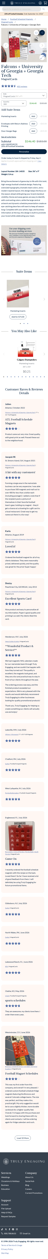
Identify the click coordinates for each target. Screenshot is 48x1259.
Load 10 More (23, 1138)
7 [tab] (26, 377)
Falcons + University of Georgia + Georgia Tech (20, 412)
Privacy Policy (7, 1249)
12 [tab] (44, 377)
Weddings (5, 1177)
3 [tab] (27, 323)
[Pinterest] (14, 1229)
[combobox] (24, 9)
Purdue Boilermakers (12, 793)
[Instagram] (18, 1229)
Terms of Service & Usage (11, 1245)
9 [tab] (33, 377)
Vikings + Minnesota (11, 734)
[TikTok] (3, 1229)
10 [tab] (37, 377)
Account (4, 1204)
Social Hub (29, 1181)
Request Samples (8, 1216)
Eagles (7, 764)
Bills (6, 966)
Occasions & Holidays (10, 1181)
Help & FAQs (6, 1212)
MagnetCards (7, 22)
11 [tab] (40, 377)
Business (5, 1185)
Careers (28, 1189)
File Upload (6, 1208)
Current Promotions (33, 1193)
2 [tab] (24, 323)
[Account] (40, 3)
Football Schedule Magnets (21, 19)
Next (42, 45)
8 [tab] (29, 377)
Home (3, 19)
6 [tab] (22, 377)
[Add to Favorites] (36, 32)
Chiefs (7, 996)
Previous (6, 45)
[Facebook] (10, 1229)
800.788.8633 (10, 1233)
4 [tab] (15, 377)
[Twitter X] (7, 1229)
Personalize (24, 151)
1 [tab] (20, 323)
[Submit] (43, 9)
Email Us (26, 1233)
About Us (29, 1177)
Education (5, 1189)
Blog (27, 1185)
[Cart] (45, 3)
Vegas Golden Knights (12, 641)
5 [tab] (18, 377)
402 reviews (22, 86)
